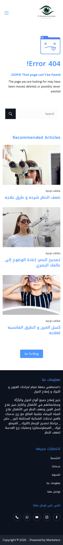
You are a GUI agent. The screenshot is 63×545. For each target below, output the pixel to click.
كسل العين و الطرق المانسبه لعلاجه (34, 330)
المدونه (56, 475)
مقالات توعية (53, 190)
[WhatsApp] (27, 517)
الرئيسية (55, 458)
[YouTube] (37, 517)
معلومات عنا (53, 483)
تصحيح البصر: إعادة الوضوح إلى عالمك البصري (32, 262)
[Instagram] (47, 517)
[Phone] (17, 517)
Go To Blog (31, 354)
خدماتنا (56, 466)
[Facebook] (57, 517)
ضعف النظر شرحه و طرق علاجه (32, 197)
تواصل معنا (53, 491)
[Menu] (6, 13)
